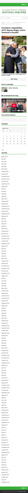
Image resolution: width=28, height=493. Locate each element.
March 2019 (4, 377)
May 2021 (3, 313)
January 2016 (4, 472)
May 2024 (3, 223)
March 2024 (4, 228)
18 (6, 141)
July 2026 (3, 159)
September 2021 (5, 303)
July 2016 (3, 457)
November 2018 (5, 387)
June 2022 (3, 281)
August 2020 (4, 335)
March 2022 (4, 288)
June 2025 (3, 191)
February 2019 (4, 380)
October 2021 (4, 300)
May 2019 (3, 373)
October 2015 (4, 477)
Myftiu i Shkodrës (13, 88)
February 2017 (4, 440)
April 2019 (3, 375)
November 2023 (5, 238)
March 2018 (4, 407)
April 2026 (3, 166)
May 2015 (3, 479)
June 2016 (3, 460)
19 (10, 141)
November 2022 (5, 268)
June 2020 (3, 340)
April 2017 (3, 435)
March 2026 (4, 169)
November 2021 (5, 298)
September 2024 (5, 213)
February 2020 (4, 350)
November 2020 (5, 328)
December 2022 (5, 266)
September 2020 (5, 333)
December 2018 (5, 385)
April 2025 (3, 196)
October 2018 (4, 390)
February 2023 (4, 261)
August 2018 (4, 395)
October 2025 (4, 181)
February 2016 (4, 469)
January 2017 (4, 442)
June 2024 (3, 221)
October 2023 (4, 241)
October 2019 (4, 360)
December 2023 (5, 236)
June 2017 (3, 430)
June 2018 (3, 400)
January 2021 (4, 323)
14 (17, 138)
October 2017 (4, 420)
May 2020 (3, 343)
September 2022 (5, 273)
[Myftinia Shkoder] (14, 11)
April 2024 (3, 226)
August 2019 (4, 365)
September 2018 (5, 392)
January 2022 (4, 293)
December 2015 (5, 474)
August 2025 (4, 186)
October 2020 (4, 330)
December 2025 (5, 176)
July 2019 (3, 368)
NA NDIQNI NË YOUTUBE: (11, 95)
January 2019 (4, 382)
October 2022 (4, 271)
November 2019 (5, 358)
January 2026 (4, 174)
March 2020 (4, 348)
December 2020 (5, 325)
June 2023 (3, 251)
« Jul (2, 149)
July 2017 (3, 427)
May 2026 (3, 164)
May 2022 (3, 283)
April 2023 (3, 256)
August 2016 (4, 455)
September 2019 (5, 363)
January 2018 (4, 412)
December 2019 (5, 355)
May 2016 (3, 462)
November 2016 (5, 447)
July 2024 (3, 218)
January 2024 (4, 233)
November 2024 (5, 208)
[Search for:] (14, 17)
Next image (14, 79)
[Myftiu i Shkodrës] (4, 91)
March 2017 (4, 437)
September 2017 (5, 422)
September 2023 (5, 243)
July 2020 (3, 338)
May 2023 (3, 253)
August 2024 (4, 216)
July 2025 (3, 189)
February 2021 (4, 320)
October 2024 (4, 211)
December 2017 (5, 415)
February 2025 (4, 201)
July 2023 (3, 248)
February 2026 (4, 171)
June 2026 (3, 161)
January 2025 (4, 204)
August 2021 (4, 305)
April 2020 (3, 345)
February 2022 (4, 290)
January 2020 (4, 353)
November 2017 (5, 417)
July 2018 (3, 397)
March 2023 (4, 258)
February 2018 (4, 410)
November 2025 (5, 179)
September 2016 (5, 452)
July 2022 (3, 278)
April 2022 (3, 285)
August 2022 (4, 276)
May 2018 (3, 402)
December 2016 (5, 445)
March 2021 (4, 318)
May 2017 (3, 432)
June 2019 (3, 370)
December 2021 (5, 295)
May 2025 (3, 194)
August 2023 (4, 246)
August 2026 (4, 156)
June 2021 (3, 310)
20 (14, 141)
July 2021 (3, 308)
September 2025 (5, 184)
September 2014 (5, 482)
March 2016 (4, 467)
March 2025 (4, 199)
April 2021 (3, 315)
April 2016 (3, 465)
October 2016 (4, 450)
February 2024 (4, 231)
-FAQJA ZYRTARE (22, 491)
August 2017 (4, 425)
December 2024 (5, 206)
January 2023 (4, 263)
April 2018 (3, 405)
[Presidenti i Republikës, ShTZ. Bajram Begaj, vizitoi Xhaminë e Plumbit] (14, 72)
